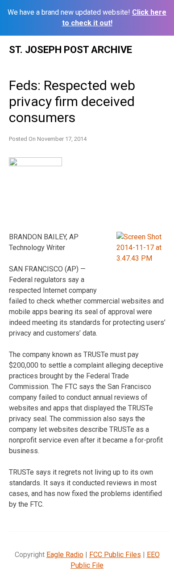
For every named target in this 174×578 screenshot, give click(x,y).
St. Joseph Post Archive (70, 49)
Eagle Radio (64, 554)
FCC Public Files (115, 554)
